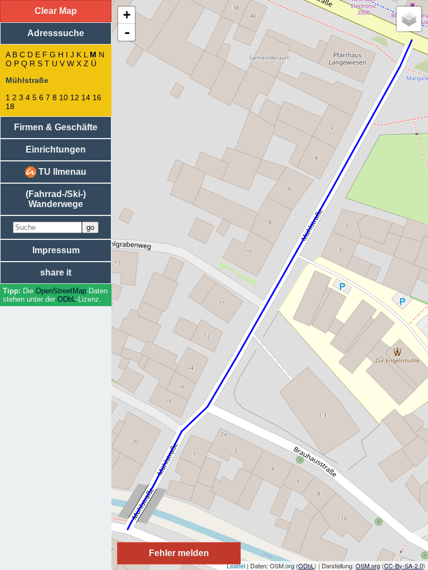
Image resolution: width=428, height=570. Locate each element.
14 (85, 97)
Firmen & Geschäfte (56, 127)
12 (74, 97)
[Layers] (409, 19)
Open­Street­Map (61, 291)
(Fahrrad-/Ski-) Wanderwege (56, 199)
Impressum (56, 250)
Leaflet (236, 565)
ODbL (66, 299)
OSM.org (368, 565)
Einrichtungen (56, 149)
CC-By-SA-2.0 (403, 565)
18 (10, 106)
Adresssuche (55, 33)
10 (63, 97)
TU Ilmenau (61, 171)
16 (97, 97)
